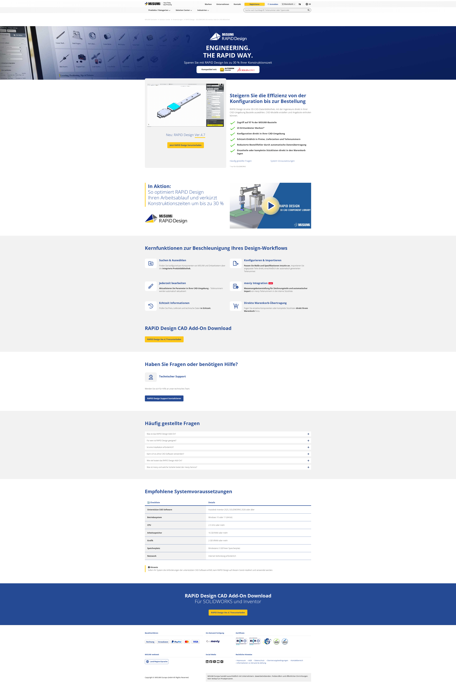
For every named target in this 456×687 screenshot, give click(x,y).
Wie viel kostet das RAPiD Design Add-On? (164, 460)
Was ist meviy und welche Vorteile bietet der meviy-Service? (172, 467)
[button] (255, 4)
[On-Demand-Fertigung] (214, 641)
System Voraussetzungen (283, 160)
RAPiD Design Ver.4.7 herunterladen (164, 339)
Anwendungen (178, 19)
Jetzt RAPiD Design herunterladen (186, 145)
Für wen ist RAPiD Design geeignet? (161, 440)
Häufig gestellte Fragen (241, 160)
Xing (222, 661)
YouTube (218, 661)
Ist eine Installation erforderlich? (160, 447)
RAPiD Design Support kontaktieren (164, 398)
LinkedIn (207, 661)
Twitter (214, 661)
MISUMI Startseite (151, 19)
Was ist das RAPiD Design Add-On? (161, 434)
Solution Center (164, 19)
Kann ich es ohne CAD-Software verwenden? (165, 454)
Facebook (210, 661)
